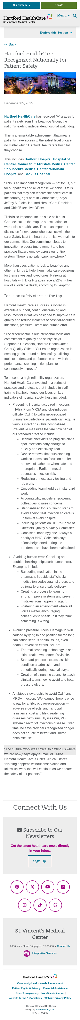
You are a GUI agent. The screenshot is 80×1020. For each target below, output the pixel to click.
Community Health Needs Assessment (40, 983)
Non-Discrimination (52, 993)
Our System (21, 5)
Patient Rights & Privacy (26, 988)
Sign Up (39, 861)
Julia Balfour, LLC (45, 1009)
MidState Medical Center (56, 164)
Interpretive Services (44, 953)
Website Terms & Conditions (25, 998)
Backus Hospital (37, 174)
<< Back (10, 44)
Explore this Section (54, 32)
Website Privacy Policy (58, 998)
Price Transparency (27, 993)
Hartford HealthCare (19, 116)
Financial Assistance (55, 988)
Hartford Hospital (38, 159)
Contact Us (63, 946)
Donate (59, 5)
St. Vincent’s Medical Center (26, 169)
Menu (62, 15)
